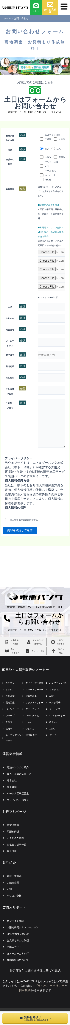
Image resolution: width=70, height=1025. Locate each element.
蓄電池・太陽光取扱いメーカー (25, 670)
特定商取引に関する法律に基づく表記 (35, 970)
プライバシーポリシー (49, 986)
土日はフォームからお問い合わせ (35, 102)
